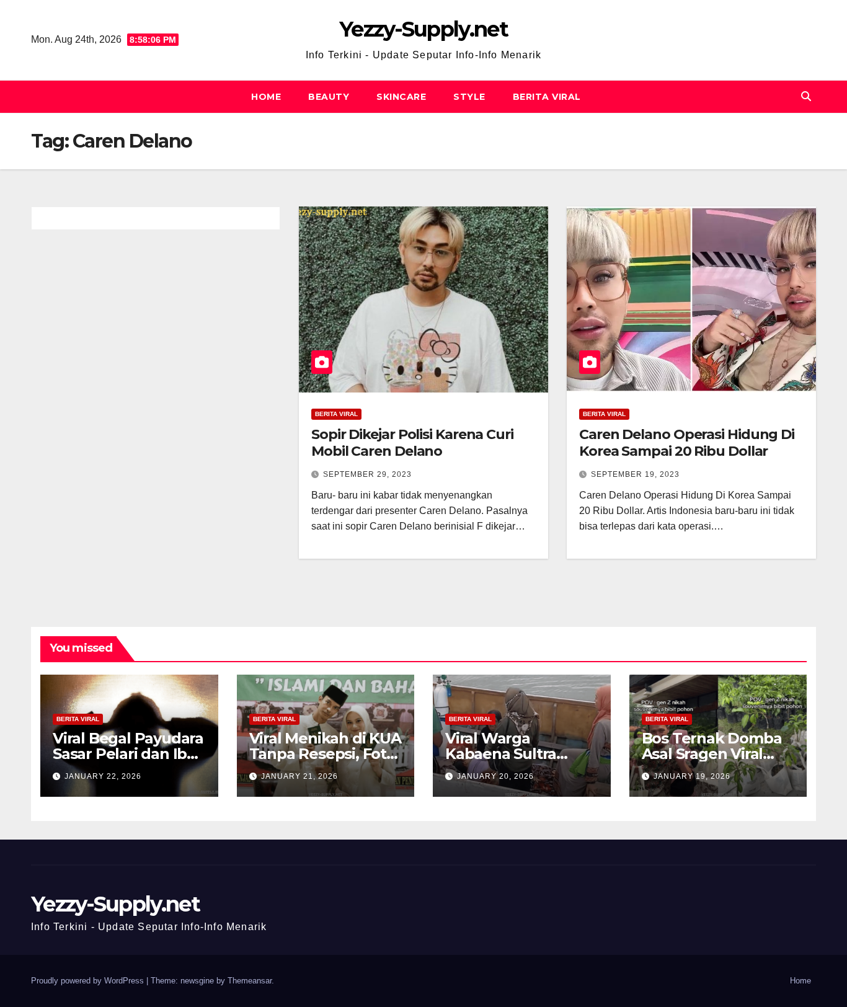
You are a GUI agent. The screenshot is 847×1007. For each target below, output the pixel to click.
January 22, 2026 (102, 776)
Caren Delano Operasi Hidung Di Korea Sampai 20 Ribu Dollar (686, 442)
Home (266, 96)
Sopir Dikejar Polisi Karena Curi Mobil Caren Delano (412, 442)
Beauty (328, 96)
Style (469, 96)
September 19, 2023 (635, 474)
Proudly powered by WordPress (88, 980)
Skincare (401, 96)
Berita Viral (547, 96)
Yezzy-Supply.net (423, 29)
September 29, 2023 (367, 474)
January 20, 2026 (495, 776)
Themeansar (250, 980)
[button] (806, 96)
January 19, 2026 (692, 776)
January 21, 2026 (299, 776)
